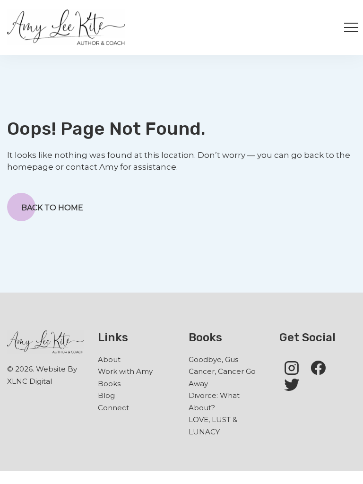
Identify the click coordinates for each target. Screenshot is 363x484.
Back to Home (52, 207)
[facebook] (318, 367)
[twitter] (291, 384)
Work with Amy (125, 371)
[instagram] (291, 367)
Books (109, 383)
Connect (113, 407)
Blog (106, 395)
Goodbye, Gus (213, 359)
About (109, 359)
